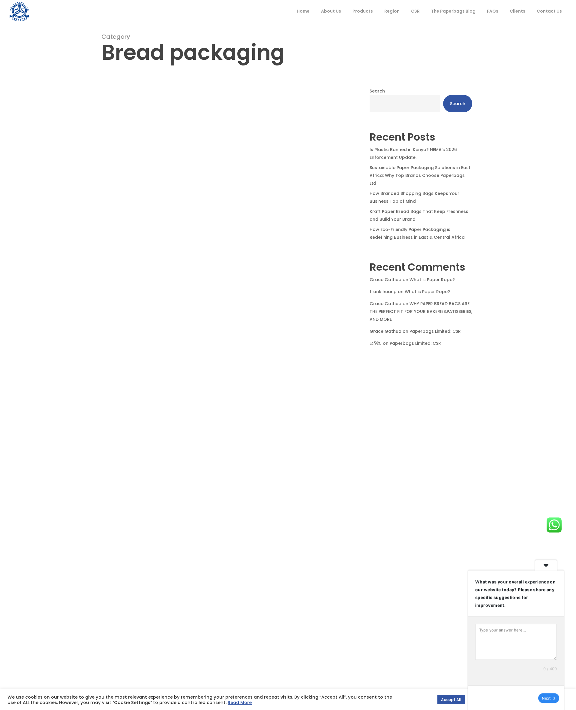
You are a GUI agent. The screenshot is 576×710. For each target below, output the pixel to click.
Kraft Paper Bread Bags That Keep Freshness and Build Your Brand (419, 215)
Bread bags (153, 433)
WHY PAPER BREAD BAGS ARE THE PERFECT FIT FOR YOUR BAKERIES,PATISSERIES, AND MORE (421, 311)
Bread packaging (188, 433)
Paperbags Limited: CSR (435, 331)
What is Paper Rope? (432, 280)
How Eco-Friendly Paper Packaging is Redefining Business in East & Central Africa (417, 233)
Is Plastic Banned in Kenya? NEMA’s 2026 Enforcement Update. (413, 153)
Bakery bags (124, 433)
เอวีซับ (376, 343)
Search (377, 91)
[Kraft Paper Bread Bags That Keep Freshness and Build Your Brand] (226, 291)
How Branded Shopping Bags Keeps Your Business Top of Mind (414, 197)
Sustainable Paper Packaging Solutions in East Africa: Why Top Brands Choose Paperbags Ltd (420, 175)
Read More (240, 702)
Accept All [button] (451, 699)
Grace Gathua (385, 280)
